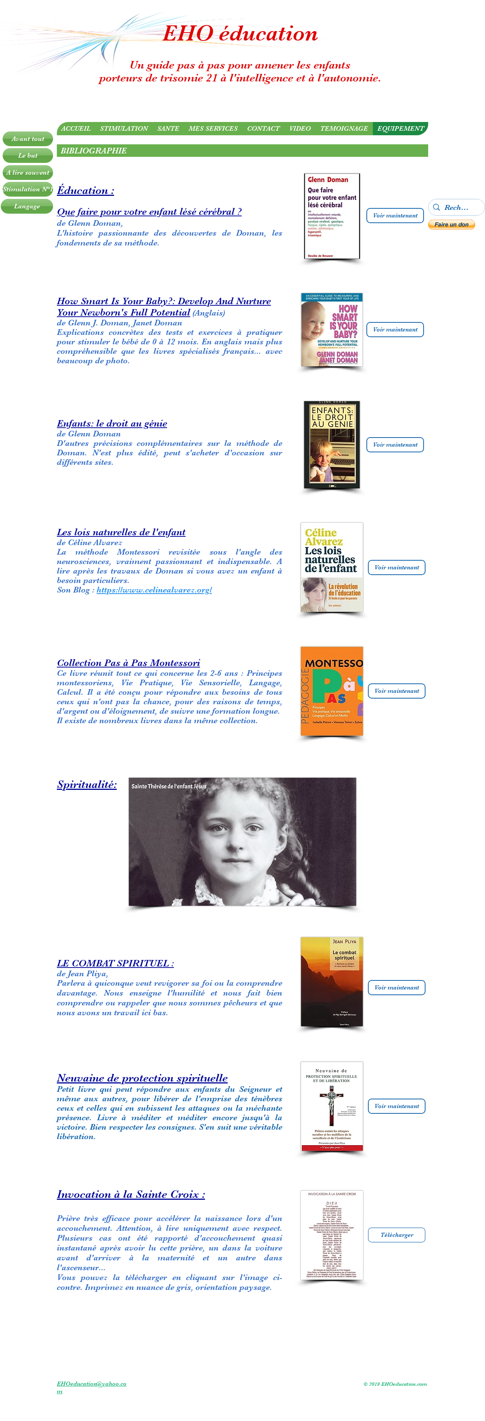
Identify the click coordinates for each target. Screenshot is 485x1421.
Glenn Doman (94, 433)
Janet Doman (157, 322)
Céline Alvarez (95, 542)
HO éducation (247, 33)
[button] (451, 225)
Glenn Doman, (95, 223)
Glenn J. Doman (98, 322)
